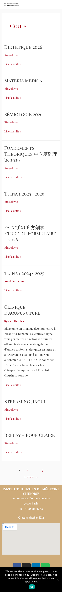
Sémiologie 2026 (23, 114)
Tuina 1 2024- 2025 (24, 273)
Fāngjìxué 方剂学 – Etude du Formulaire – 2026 (30, 233)
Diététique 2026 (23, 47)
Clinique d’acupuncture (22, 310)
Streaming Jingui (24, 401)
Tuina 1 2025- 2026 (24, 193)
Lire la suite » (13, 63)
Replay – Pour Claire (29, 435)
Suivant (31, 477)
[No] (57, 579)
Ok (31, 587)
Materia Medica (23, 80)
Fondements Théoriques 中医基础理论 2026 (30, 154)
